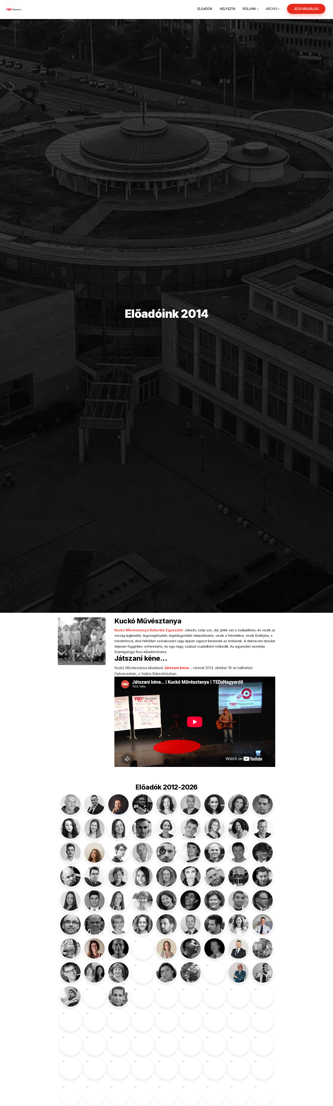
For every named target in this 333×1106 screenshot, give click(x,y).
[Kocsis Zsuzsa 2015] (70, 948)
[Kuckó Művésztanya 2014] (262, 948)
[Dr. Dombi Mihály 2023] (94, 876)
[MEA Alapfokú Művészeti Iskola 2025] (166, 996)
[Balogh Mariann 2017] (118, 828)
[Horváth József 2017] (238, 900)
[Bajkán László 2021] (190, 804)
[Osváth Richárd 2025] (142, 1020)
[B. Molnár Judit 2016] (166, 804)
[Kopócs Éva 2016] (142, 948)
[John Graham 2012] (70, 924)
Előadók (204, 9)
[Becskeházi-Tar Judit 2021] (238, 828)
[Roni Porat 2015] (262, 1044)
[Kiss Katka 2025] (238, 924)
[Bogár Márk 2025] (70, 852)
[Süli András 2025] (190, 1068)
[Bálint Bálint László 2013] (262, 804)
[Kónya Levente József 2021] (118, 948)
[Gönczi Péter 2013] (262, 876)
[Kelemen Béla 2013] (166, 924)
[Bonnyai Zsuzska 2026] (94, 852)
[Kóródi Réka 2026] (166, 948)
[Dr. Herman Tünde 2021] (118, 900)
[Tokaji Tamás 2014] (190, 1092)
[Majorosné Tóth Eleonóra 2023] (262, 972)
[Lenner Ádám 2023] (190, 972)
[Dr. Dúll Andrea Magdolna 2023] (118, 876)
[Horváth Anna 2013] (214, 900)
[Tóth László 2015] (262, 1092)
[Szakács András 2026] (238, 1068)
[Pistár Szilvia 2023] (94, 1044)
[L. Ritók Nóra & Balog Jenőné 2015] (94, 972)
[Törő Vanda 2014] (214, 1092)
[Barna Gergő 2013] (190, 828)
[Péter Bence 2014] (214, 1020)
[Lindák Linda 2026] (214, 972)
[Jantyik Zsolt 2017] (262, 900)
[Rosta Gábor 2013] (70, 1068)
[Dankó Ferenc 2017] (214, 852)
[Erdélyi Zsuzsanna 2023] (166, 876)
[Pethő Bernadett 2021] (238, 1020)
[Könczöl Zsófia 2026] (94, 948)
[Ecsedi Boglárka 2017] (142, 876)
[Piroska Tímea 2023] (70, 1044)
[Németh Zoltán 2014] (94, 1020)
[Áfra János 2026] (118, 804)
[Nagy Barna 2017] (262, 996)
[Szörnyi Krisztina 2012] (142, 1092)
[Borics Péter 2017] (118, 852)
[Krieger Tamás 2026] (238, 948)
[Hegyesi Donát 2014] (94, 900)
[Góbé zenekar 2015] (238, 876)
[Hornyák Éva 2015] (142, 900)
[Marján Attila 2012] (118, 996)
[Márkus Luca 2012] (142, 996)
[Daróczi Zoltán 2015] (238, 852)
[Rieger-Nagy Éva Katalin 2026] (238, 1044)
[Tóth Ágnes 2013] (238, 1092)
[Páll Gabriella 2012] (166, 1020)
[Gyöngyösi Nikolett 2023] (70, 900)
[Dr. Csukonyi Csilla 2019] (190, 852)
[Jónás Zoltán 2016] (94, 924)
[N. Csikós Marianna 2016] (238, 996)
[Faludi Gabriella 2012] (190, 876)
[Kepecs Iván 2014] (214, 924)
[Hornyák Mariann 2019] (166, 900)
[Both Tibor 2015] (142, 852)
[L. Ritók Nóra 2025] (118, 972)
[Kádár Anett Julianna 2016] (142, 924)
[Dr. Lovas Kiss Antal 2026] (238, 972)
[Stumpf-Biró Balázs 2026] (166, 1068)
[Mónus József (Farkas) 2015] (214, 996)
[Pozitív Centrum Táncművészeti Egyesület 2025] (142, 1044)
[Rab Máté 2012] (190, 1044)
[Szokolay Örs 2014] (94, 1092)
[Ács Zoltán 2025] (94, 804)
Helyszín (227, 9)
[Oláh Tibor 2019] (118, 1020)
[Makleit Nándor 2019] (70, 996)
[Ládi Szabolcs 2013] (142, 972)
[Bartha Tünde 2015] (214, 828)
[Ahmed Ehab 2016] (142, 804)
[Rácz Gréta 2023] (214, 1044)
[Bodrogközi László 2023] (262, 828)
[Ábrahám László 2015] (70, 804)
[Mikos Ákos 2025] (190, 996)
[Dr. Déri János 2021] (262, 852)
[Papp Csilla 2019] (190, 1020)
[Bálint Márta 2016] (70, 828)
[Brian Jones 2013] (166, 852)
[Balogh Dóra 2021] (94, 828)
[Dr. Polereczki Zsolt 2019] (118, 1044)
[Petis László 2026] (262, 1020)
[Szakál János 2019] (262, 1068)
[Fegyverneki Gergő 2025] (214, 876)
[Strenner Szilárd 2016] (142, 1068)
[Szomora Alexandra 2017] (118, 1092)
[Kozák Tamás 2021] (214, 948)
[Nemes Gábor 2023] (70, 1020)
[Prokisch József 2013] (166, 1044)
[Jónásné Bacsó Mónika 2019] (118, 924)
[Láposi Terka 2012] (166, 972)
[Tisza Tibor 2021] (166, 1092)
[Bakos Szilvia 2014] (214, 804)
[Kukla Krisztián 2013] (70, 972)
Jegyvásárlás (306, 9)
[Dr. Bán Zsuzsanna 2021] (166, 828)
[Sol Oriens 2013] (118, 1068)
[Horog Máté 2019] (190, 900)
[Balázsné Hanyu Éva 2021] (238, 804)
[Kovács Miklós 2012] (190, 948)
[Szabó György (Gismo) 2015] (214, 1068)
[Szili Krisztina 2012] (70, 1092)
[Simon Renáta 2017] (94, 1068)
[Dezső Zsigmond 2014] (70, 876)
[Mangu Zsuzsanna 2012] (94, 996)
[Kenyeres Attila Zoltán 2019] (190, 924)
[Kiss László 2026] (262, 924)
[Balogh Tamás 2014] (142, 828)
